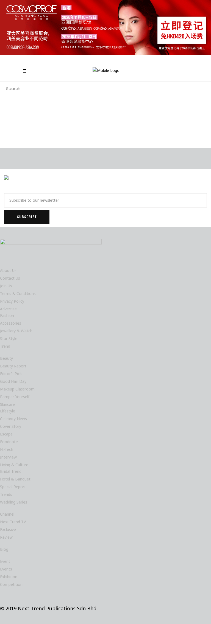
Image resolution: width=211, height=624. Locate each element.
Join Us (6, 285)
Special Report (13, 486)
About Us (8, 270)
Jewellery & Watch (16, 330)
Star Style (8, 338)
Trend (5, 346)
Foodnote (9, 441)
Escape (6, 434)
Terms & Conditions (18, 293)
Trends (6, 494)
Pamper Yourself (14, 396)
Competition (11, 584)
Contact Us (10, 278)
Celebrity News (13, 418)
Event (5, 561)
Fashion (7, 315)
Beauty (6, 358)
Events (6, 569)
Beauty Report (13, 366)
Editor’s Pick (11, 373)
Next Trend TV (13, 521)
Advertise (8, 308)
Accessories (10, 323)
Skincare (7, 404)
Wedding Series (13, 502)
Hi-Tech (6, 449)
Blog (4, 549)
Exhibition (8, 576)
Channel (7, 514)
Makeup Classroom (17, 389)
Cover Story (10, 426)
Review (6, 537)
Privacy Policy (12, 301)
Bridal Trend (10, 471)
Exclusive (8, 529)
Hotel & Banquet (15, 479)
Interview (8, 457)
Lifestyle (7, 411)
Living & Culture (14, 464)
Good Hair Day (13, 381)
